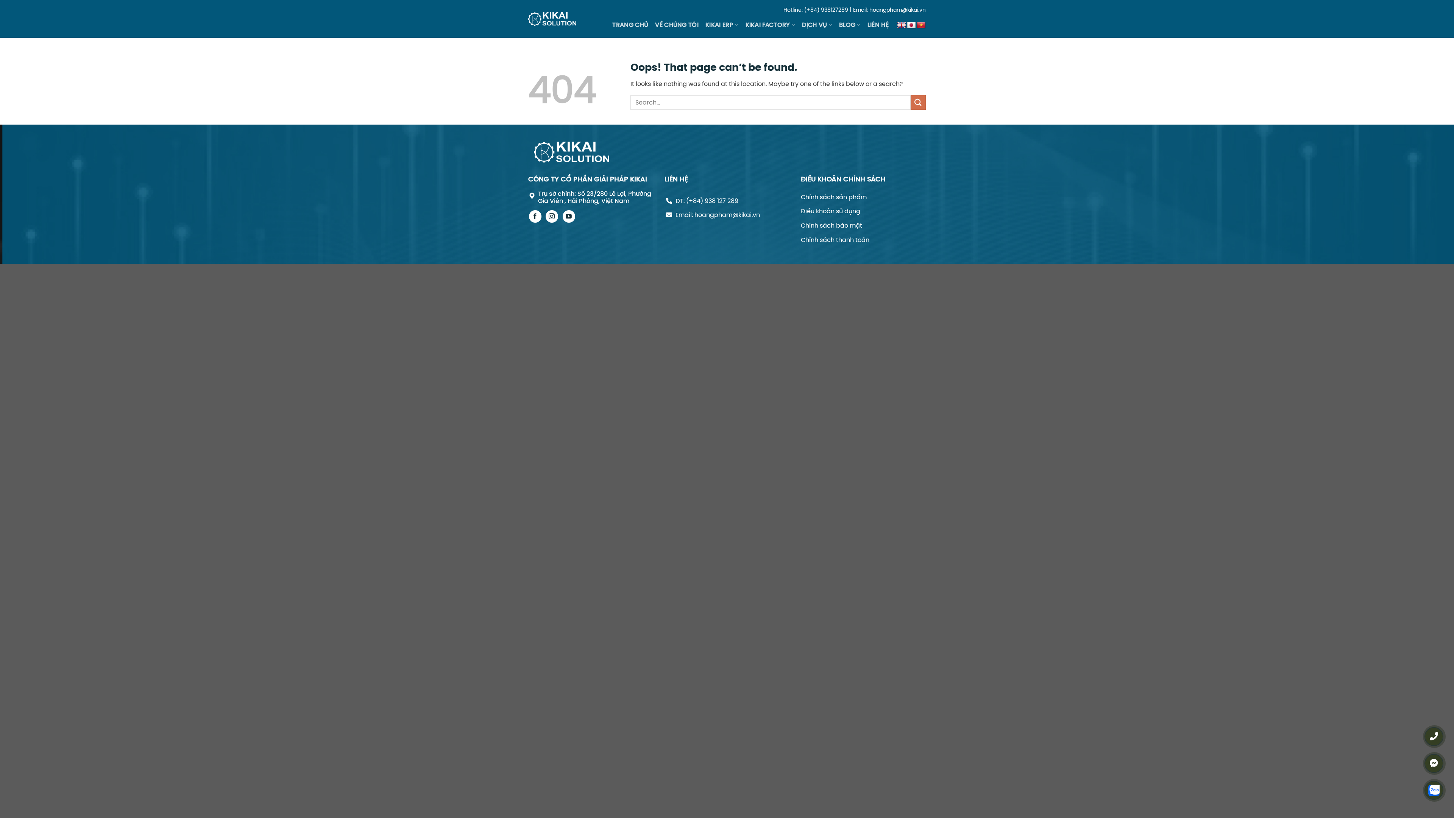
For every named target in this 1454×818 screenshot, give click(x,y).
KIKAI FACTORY (768, 24)
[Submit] (918, 102)
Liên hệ (878, 24)
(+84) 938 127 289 (712, 201)
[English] (901, 25)
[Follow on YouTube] (569, 216)
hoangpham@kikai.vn (897, 10)
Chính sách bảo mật (831, 225)
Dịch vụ (814, 24)
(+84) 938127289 (826, 10)
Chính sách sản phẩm (834, 197)
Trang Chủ (630, 24)
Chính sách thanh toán (835, 240)
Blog (847, 24)
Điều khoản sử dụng (830, 211)
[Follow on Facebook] (535, 216)
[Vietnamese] (921, 25)
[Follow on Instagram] (552, 216)
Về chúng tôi (677, 24)
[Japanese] (911, 25)
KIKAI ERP (719, 24)
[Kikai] (552, 18)
